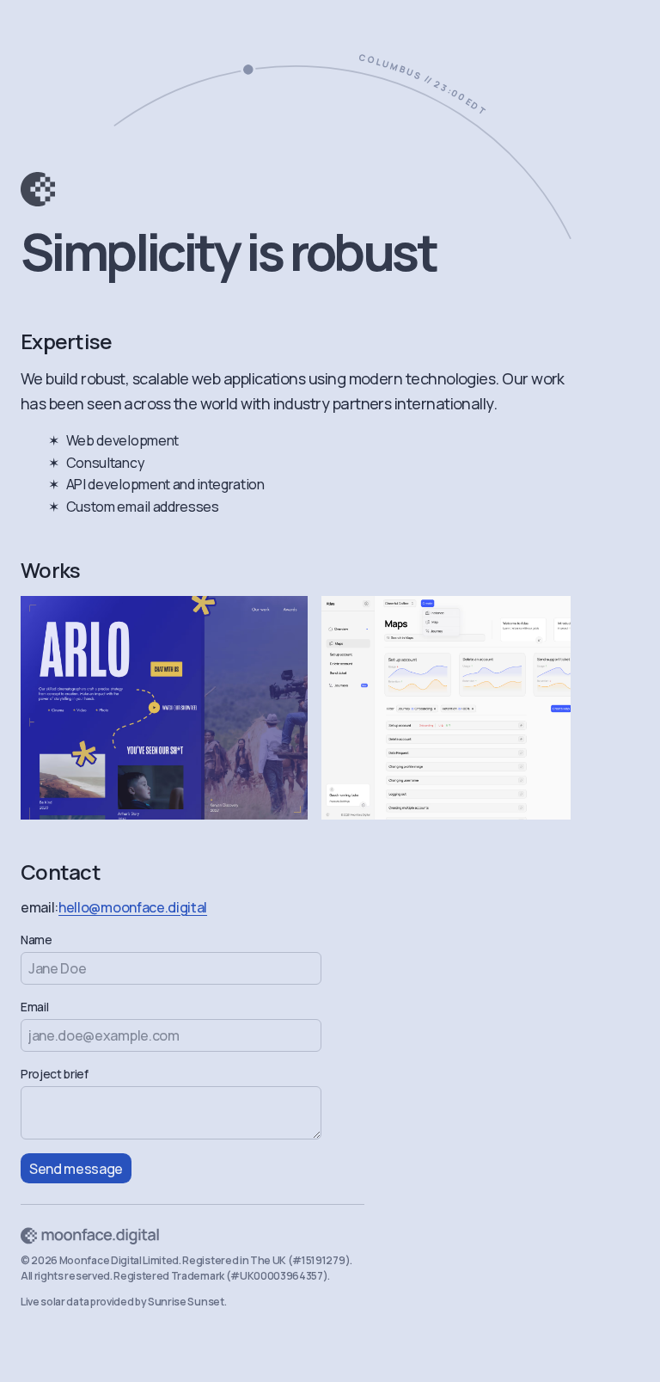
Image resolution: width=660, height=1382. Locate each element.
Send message (76, 1168)
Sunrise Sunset (186, 1301)
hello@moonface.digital (132, 907)
